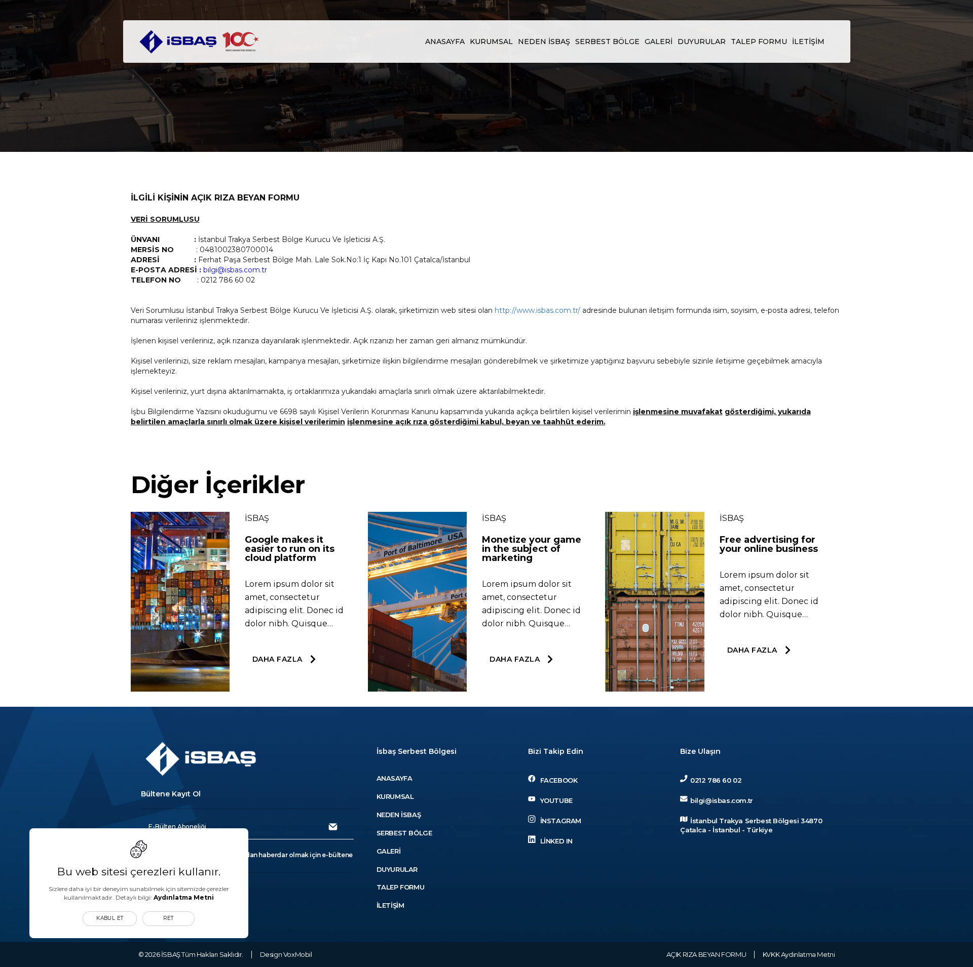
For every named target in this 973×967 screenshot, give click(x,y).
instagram (559, 821)
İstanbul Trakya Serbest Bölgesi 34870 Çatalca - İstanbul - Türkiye (751, 825)
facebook (557, 780)
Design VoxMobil (286, 954)
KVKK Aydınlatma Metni (799, 954)
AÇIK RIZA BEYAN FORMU (706, 954)
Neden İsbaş (544, 41)
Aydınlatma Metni (184, 897)
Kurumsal (491, 41)
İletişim (808, 41)
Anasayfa (445, 41)
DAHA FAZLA (277, 659)
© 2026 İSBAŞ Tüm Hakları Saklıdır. (190, 954)
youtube (555, 800)
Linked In (555, 840)
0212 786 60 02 (715, 780)
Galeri (658, 41)
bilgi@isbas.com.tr (721, 800)
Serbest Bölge (607, 41)
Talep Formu (759, 41)
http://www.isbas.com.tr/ (537, 310)
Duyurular (702, 41)
